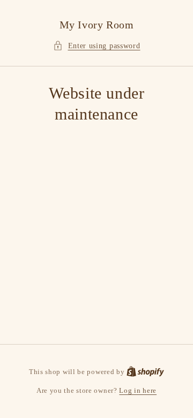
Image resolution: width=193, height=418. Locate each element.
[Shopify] (145, 372)
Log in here (138, 390)
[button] (96, 46)
